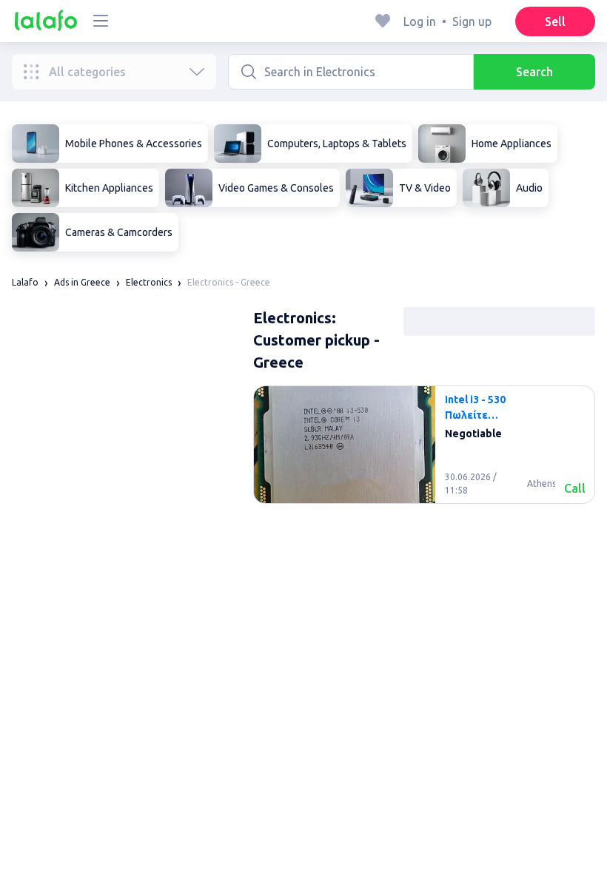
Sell (555, 21)
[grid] (424, 450)
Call (575, 488)
